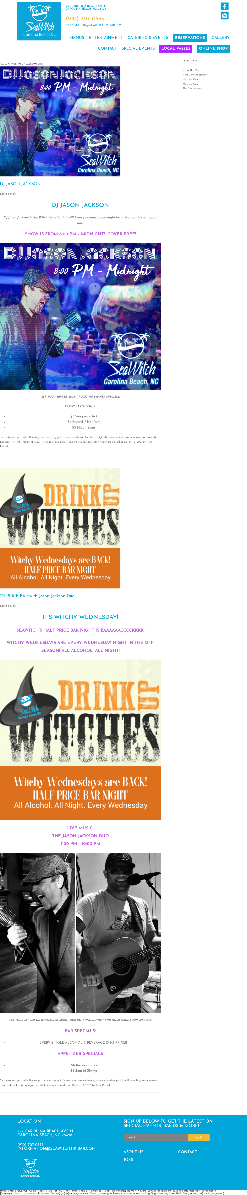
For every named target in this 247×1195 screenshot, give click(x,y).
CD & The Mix (191, 70)
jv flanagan (27, 1085)
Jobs (128, 1160)
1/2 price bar (69, 1080)
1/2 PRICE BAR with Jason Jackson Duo (37, 596)
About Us (133, 1152)
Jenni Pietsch (103, 1085)
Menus (76, 38)
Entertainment (106, 38)
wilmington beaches (111, 442)
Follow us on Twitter (224, 15)
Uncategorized (37, 437)
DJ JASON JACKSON (20, 184)
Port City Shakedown (195, 75)
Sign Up (199, 1137)
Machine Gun (190, 79)
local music (60, 442)
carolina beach (70, 437)
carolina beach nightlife (93, 437)
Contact (107, 49)
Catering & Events (148, 38)
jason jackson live (135, 437)
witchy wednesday (57, 1085)
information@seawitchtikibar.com (94, 25)
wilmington (92, 442)
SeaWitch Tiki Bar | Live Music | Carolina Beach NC (39, 21)
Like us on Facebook (224, 6)
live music (47, 442)
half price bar (132, 1080)
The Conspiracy (191, 88)
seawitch (41, 1085)
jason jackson (116, 437)
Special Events (138, 49)
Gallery (220, 38)
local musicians (76, 442)
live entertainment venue (26, 442)
